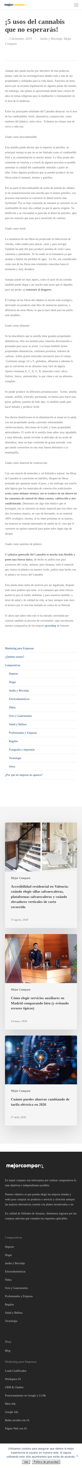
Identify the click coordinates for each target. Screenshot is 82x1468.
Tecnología (15, 758)
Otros (12, 766)
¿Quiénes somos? (14, 656)
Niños (12, 707)
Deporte (13, 673)
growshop (50, 625)
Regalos (13, 741)
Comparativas (12, 665)
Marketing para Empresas (19, 648)
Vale (25, 1461)
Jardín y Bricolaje (19, 690)
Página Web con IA (16, 1428)
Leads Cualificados (15, 1370)
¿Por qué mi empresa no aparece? (24, 775)
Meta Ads (10, 1403)
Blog (7, 1350)
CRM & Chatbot (14, 1387)
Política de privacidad (46, 1461)
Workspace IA (13, 1379)
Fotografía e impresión (22, 749)
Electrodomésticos (19, 699)
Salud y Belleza (17, 724)
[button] (76, 5)
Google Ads (11, 1412)
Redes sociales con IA (17, 1420)
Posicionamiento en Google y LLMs (25, 1395)
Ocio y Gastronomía (20, 715)
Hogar (12, 682)
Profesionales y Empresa (23, 732)
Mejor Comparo (20, 878)
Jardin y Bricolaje (51, 38)
